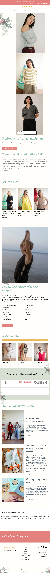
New (11, 10)
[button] (5, 571)
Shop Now (9, 149)
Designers (21, 10)
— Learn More (5, 170)
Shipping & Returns (25, 555)
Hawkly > (27, 312)
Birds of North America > (9, 305)
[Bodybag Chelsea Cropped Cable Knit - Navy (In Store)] (9, 199)
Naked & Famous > (7, 319)
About (29, 10)
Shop (26, 547)
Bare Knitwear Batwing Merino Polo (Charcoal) (25, 133)
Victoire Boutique (8, 569)
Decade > (27, 308)
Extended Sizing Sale (16, 1)
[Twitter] (39, 547)
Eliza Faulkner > (29, 310)
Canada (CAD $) (40, 3)
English (45, 3)
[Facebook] (41, 547)
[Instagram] (43, 547)
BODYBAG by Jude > (30, 305)
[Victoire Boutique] (25, 7)
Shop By (15, 10)
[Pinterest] (46, 547)
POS (12, 569)
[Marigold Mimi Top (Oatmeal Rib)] (41, 199)
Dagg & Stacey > (6, 310)
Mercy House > (6, 317)
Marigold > (28, 317)
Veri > (26, 319)
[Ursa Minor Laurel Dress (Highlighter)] (25, 199)
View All (7, 325)
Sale (25, 10)
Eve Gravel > (5, 312)
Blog (26, 549)
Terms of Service (25, 559)
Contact (25, 553)
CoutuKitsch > (6, 308)
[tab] (9, 382)
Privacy (25, 557)
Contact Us (34, 3)
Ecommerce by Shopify (18, 569)
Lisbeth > (27, 314)
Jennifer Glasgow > (7, 314)
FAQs (30, 3)
